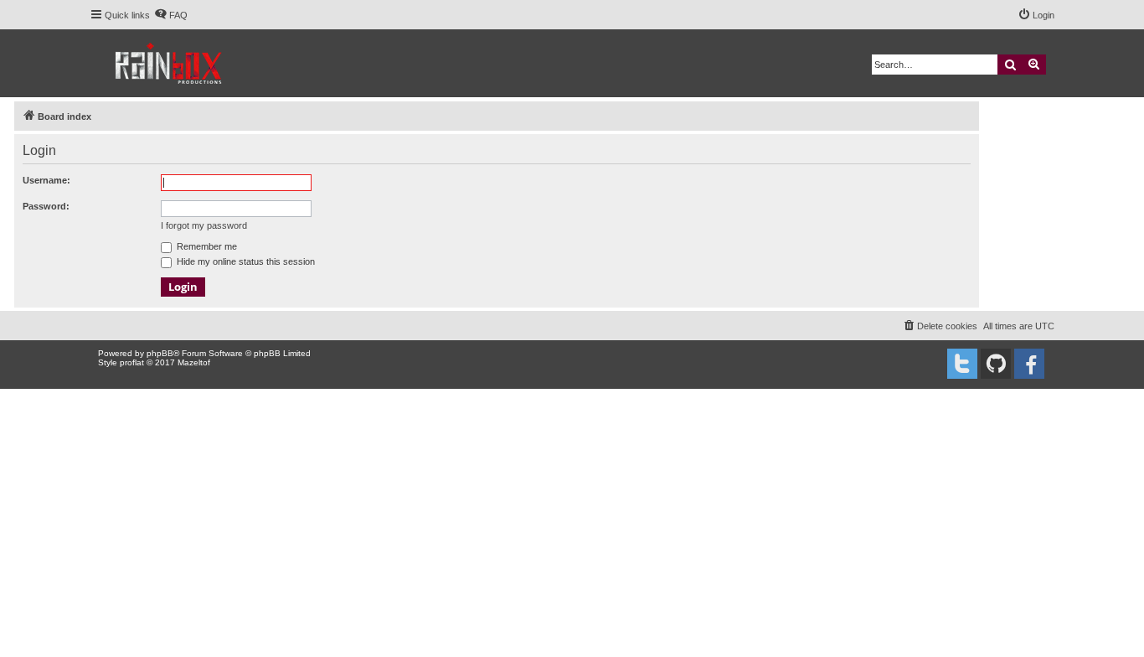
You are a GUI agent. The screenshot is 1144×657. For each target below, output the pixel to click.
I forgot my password (204, 225)
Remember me (205, 246)
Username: (46, 180)
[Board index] (170, 63)
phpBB (160, 353)
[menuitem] (171, 15)
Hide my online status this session (244, 261)
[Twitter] (962, 364)
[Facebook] (1029, 364)
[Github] (996, 364)
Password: (46, 206)
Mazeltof (194, 362)
